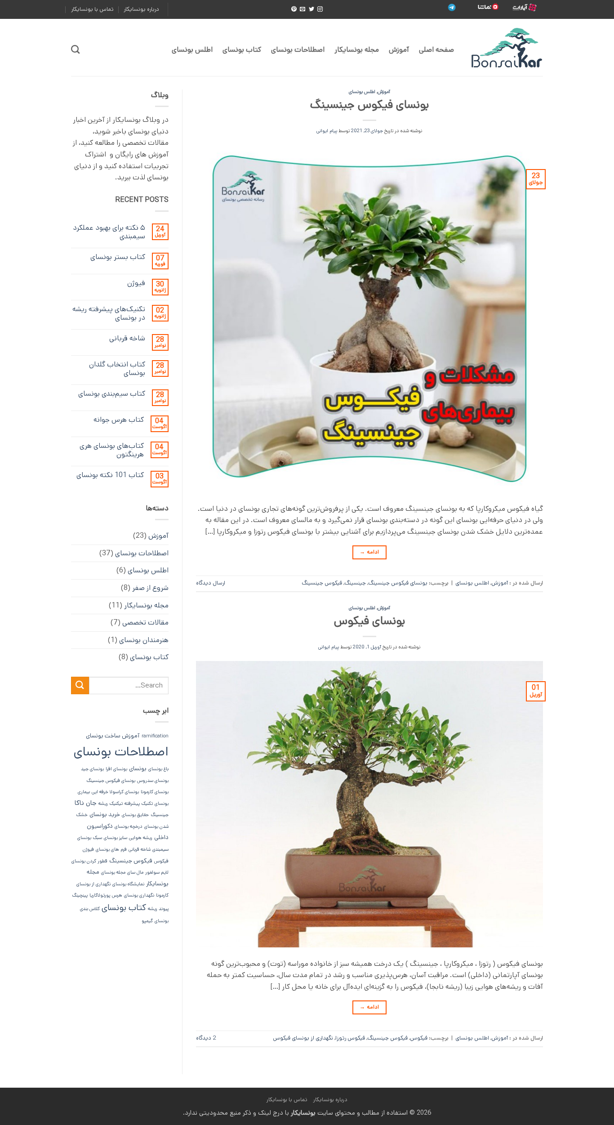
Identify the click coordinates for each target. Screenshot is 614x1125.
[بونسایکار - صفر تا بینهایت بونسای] (505, 47)
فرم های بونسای (111, 849)
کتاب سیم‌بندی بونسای (111, 393)
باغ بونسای (158, 768)
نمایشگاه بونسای (128, 884)
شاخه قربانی (127, 338)
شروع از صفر (150, 588)
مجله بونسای (113, 872)
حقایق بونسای (135, 814)
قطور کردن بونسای (89, 861)
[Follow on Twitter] (311, 9)
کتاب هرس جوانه (118, 419)
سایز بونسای (115, 837)
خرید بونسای (104, 814)
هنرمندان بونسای (144, 640)
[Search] (75, 49)
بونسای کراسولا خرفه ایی (115, 791)
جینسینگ (355, 583)
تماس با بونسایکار (92, 9)
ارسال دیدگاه (210, 583)
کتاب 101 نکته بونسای (110, 475)
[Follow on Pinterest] (294, 9)
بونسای (138, 768)
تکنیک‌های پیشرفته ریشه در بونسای (108, 313)
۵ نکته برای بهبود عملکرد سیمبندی (109, 232)
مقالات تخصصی (145, 622)
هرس (117, 895)
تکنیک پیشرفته (139, 803)
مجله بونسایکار (356, 50)
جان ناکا (86, 803)
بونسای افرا (116, 768)
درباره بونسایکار (141, 9)
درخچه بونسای (128, 826)
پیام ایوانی (326, 130)
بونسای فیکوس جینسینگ (369, 104)
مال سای (135, 872)
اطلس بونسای (192, 50)
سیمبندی (160, 849)
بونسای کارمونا (155, 791)
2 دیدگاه (206, 1038)
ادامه (369, 552)
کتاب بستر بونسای (117, 257)
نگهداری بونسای (139, 895)
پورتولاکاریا (99, 895)
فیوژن (136, 283)
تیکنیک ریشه (110, 803)
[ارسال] (80, 685)
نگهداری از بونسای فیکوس (303, 1038)
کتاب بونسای (241, 50)
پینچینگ (80, 895)
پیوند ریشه (158, 908)
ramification (155, 736)
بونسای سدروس (153, 780)
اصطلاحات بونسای (298, 50)
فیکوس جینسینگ (322, 583)
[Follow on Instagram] (320, 9)
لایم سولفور (157, 872)
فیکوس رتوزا (350, 1038)
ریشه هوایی (140, 837)
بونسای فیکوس (369, 620)
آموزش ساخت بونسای (113, 736)
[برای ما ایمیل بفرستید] (302, 9)
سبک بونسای (89, 837)
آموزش (399, 50)
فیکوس (418, 1038)
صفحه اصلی (436, 50)
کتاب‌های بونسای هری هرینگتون (112, 450)
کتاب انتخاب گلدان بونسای (117, 368)
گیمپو (147, 920)
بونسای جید (92, 768)
